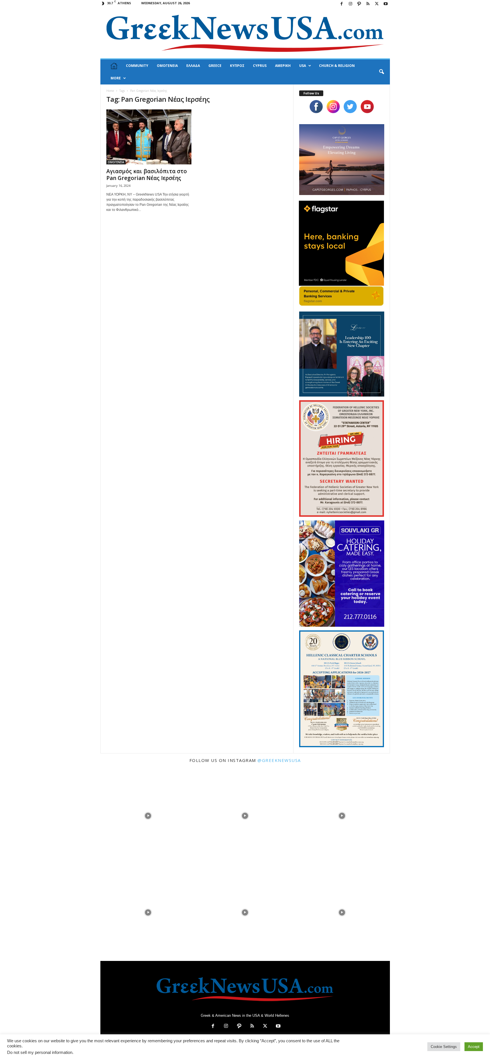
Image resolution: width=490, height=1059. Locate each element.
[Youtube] (385, 4)
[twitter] (350, 106)
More (116, 78)
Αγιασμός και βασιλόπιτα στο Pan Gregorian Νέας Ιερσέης (146, 175)
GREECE (214, 65)
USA (302, 65)
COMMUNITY (137, 65)
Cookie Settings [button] (444, 1047)
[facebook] (316, 106)
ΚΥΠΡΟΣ (237, 65)
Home (110, 91)
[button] (381, 72)
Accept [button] (474, 1047)
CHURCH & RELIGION (337, 65)
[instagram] (333, 106)
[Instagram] (350, 4)
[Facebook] (341, 4)
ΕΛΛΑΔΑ (193, 65)
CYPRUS (260, 65)
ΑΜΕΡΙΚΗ (283, 65)
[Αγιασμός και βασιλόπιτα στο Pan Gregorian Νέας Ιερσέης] (148, 136)
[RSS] (368, 4)
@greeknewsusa (279, 760)
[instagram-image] (148, 815)
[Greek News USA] (245, 33)
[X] (376, 4)
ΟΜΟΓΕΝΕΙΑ (167, 65)
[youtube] (367, 106)
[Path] (359, 4)
